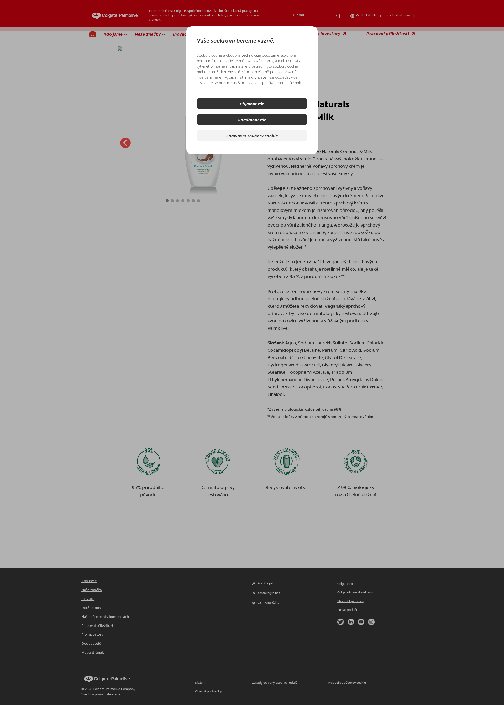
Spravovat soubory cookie (252, 135)
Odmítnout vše (252, 119)
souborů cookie (291, 82)
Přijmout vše (252, 103)
